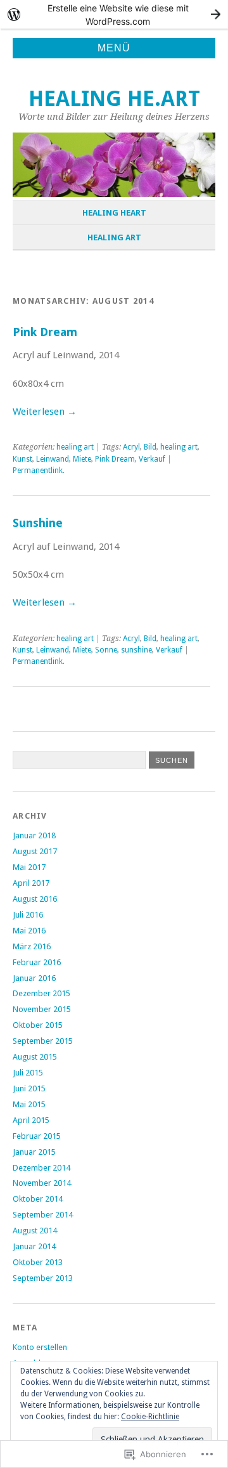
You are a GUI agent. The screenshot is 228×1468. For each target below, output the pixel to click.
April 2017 (31, 883)
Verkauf (152, 459)
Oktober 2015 (38, 1025)
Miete (82, 459)
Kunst (22, 459)
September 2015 (43, 1041)
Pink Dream (45, 332)
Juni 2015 (29, 1088)
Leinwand (52, 459)
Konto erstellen (40, 1347)
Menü (114, 47)
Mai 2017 (29, 867)
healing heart (114, 213)
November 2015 (42, 1009)
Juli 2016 (28, 914)
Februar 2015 (37, 1136)
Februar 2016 (37, 962)
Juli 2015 (28, 1072)
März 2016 (32, 946)
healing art (114, 237)
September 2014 (43, 1214)
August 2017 (35, 851)
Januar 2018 (34, 835)
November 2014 (42, 1183)
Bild (150, 447)
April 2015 (31, 1120)
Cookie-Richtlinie (150, 1416)
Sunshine (38, 522)
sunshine (136, 650)
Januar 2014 (34, 1246)
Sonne (106, 650)
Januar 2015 (34, 1152)
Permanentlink (38, 470)
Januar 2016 (34, 978)
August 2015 (35, 1057)
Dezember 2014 (41, 1167)
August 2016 (35, 899)
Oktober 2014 (38, 1199)
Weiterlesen (45, 411)
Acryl (131, 447)
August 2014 (35, 1230)
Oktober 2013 (38, 1262)
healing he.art (114, 98)
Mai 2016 (29, 930)
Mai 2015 (29, 1104)
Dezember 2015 (41, 993)
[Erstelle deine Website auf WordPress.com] (114, 14)
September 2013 (43, 1278)
